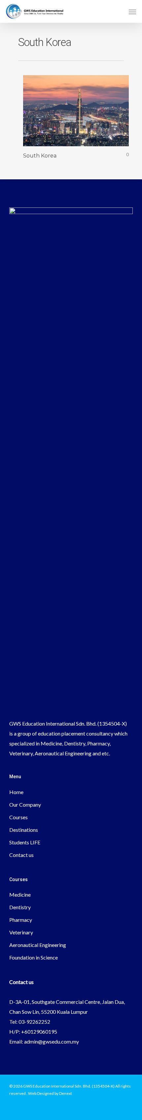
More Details (77, 105)
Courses (18, 817)
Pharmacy (20, 920)
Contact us (21, 855)
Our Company (25, 804)
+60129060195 (39, 1031)
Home (16, 792)
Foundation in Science (33, 957)
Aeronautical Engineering (37, 945)
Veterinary (21, 932)
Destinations (23, 830)
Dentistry (20, 907)
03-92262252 (34, 1021)
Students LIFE (24, 842)
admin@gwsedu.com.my (51, 1041)
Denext (65, 1093)
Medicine (20, 894)
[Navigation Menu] (132, 11)
